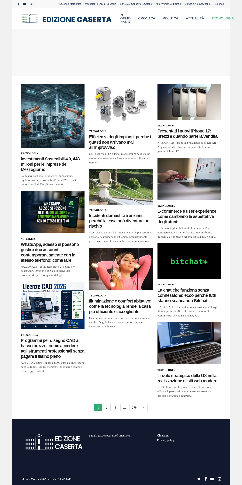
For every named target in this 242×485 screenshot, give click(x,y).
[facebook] (18, 4)
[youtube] (24, 4)
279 (134, 407)
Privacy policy (165, 440)
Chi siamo (163, 435)
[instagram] (31, 4)
